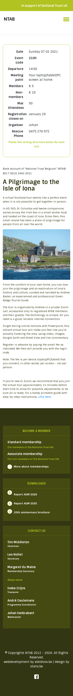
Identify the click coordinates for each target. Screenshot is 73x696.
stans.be (36, 666)
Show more (14, 580)
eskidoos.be (43, 662)
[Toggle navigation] (66, 18)
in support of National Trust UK (44, 6)
